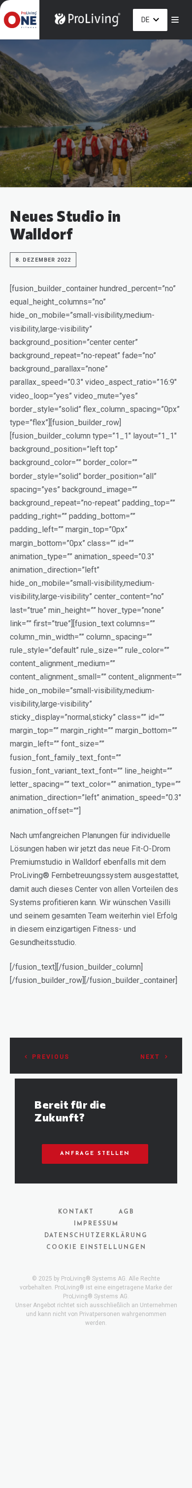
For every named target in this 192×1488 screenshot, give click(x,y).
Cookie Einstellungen (96, 1248)
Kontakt (76, 1212)
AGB (126, 1212)
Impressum (96, 1224)
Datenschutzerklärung (96, 1236)
